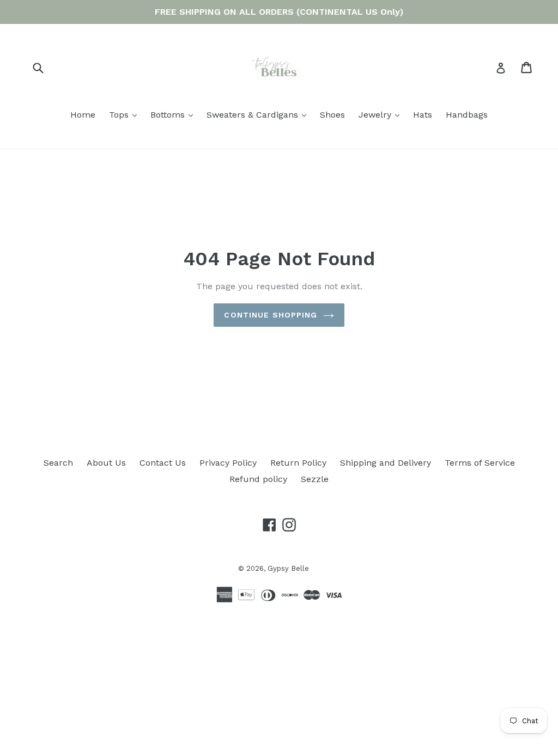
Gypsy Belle (288, 568)
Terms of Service (480, 463)
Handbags (467, 114)
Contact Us (163, 463)
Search (58, 463)
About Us (106, 463)
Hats (422, 114)
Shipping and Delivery (385, 463)
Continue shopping (270, 314)
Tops (125, 114)
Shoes (332, 114)
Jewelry (382, 114)
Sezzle (315, 479)
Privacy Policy (228, 463)
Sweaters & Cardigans (259, 114)
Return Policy (298, 463)
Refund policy (258, 479)
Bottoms (174, 114)
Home (82, 114)
